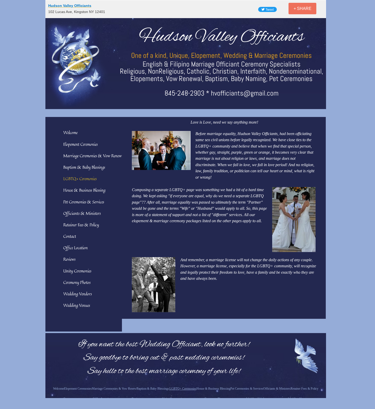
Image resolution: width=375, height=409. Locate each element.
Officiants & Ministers (82, 213)
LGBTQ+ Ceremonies (80, 179)
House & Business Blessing (84, 190)
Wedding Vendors (77, 294)
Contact (69, 236)
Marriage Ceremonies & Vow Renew (92, 156)
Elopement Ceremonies (80, 144)
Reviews (69, 259)
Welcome (70, 132)
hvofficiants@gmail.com (245, 93)
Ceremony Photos (77, 282)
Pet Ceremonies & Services (83, 202)
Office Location (75, 248)
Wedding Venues (76, 305)
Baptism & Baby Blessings (84, 167)
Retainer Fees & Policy (81, 225)
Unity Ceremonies (77, 271)
